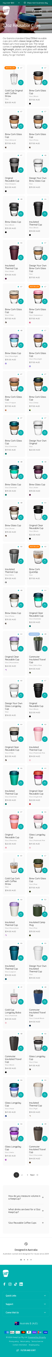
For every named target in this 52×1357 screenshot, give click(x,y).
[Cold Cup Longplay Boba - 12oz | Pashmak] (14, 995)
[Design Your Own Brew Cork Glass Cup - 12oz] (38, 251)
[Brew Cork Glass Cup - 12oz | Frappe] (14, 382)
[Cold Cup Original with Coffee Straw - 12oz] (14, 76)
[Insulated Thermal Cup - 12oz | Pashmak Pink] (38, 732)
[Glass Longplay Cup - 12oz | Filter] (38, 1041)
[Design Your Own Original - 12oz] (38, 426)
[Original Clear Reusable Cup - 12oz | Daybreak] (38, 776)
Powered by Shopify (37, 1337)
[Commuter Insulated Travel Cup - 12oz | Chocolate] (38, 1132)
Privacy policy (14, 1341)
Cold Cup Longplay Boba (13, 1012)
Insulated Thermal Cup (35, 224)
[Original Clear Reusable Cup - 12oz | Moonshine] (14, 642)
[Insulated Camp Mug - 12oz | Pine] (38, 907)
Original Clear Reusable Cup (36, 528)
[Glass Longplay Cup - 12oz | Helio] (14, 1132)
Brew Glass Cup (13, 223)
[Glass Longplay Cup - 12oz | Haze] (14, 1088)
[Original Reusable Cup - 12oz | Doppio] (14, 163)
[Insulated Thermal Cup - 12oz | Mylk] (38, 1088)
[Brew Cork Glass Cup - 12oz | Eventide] (14, 426)
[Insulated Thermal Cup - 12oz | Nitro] (14, 554)
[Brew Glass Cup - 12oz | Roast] (14, 511)
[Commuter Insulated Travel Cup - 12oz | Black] (14, 1041)
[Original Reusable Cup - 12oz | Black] (38, 688)
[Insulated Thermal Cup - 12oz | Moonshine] (14, 907)
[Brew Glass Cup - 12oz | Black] (14, 207)
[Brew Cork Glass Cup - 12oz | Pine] (38, 863)
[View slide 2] (24, 1259)
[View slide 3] (27, 1259)
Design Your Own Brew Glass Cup (37, 181)
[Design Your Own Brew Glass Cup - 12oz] (38, 163)
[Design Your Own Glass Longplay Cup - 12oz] (14, 688)
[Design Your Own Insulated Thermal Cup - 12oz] (38, 951)
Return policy (25, 1341)
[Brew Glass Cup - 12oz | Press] (14, 598)
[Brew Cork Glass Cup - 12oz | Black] (38, 76)
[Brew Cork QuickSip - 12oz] (38, 554)
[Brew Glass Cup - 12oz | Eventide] (14, 470)
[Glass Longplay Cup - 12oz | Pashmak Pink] (38, 820)
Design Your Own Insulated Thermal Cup (37, 970)
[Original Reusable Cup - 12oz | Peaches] (14, 820)
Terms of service (37, 1341)
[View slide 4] (31, 1259)
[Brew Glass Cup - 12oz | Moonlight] (14, 338)
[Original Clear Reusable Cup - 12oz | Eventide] (38, 598)
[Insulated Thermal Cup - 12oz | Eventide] (14, 776)
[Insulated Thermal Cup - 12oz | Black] (38, 207)
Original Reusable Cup (12, 181)
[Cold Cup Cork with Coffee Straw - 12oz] (14, 863)
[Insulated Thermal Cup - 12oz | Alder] (14, 251)
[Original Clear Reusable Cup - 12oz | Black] (38, 511)
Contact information (20, 1345)
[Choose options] (45, 170)
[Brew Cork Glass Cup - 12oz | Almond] (14, 119)
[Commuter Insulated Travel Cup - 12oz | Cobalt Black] (38, 995)
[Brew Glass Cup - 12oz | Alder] (38, 470)
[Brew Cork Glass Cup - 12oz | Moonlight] (38, 338)
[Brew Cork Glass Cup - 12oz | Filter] (14, 294)
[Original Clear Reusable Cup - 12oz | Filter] (14, 732)
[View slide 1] (21, 1259)
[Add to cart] (21, 82)
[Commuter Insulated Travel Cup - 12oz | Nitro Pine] (38, 642)
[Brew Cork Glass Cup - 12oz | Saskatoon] (38, 294)
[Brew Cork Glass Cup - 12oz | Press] (38, 119)
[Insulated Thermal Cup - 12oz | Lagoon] (14, 951)
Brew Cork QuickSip (34, 572)
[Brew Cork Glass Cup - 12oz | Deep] (38, 382)
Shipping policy (34, 1345)
